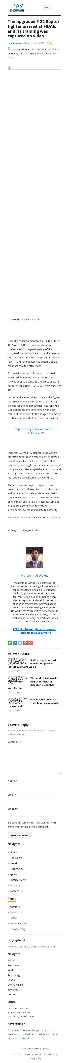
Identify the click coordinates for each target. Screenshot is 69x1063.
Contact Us (16, 891)
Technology (16, 868)
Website (13, 808)
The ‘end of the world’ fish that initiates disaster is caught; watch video (33, 683)
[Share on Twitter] (20, 643)
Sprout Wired (33, 1048)
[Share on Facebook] (15, 643)
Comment (15, 741)
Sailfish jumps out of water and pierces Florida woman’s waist (32, 663)
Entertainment (18, 879)
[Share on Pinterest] (25, 643)
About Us (15, 906)
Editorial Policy (18, 923)
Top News (16, 857)
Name (12, 780)
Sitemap (45, 1048)
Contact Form (26, 1038)
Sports (14, 874)
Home (13, 852)
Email (12, 794)
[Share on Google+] (30, 643)
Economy (15, 885)
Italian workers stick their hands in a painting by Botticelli (34, 703)
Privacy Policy (18, 929)
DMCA (13, 917)
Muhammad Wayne (20, 42)
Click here (54, 517)
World (49, 42)
